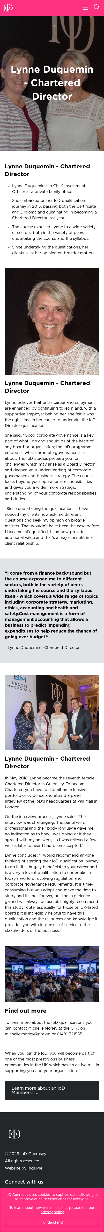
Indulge (35, 1168)
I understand (52, 1222)
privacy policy (52, 1212)
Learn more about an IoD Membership (38, 1090)
